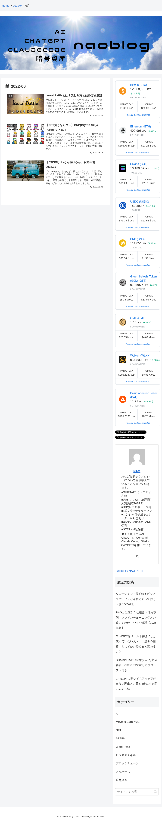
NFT (118, 730)
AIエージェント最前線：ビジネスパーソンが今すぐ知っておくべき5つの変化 (136, 599)
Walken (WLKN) (140, 355)
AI (117, 713)
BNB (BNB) (137, 239)
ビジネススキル (126, 755)
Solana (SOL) (138, 164)
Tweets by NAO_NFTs (129, 570)
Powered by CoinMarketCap (138, 114)
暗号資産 (121, 780)
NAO (136, 471)
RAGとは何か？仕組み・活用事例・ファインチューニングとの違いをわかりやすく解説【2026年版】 (136, 620)
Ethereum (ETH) (140, 126)
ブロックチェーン (127, 763)
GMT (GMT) (138, 318)
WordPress (123, 746)
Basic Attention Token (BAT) (144, 395)
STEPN (120, 738)
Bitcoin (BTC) (138, 85)
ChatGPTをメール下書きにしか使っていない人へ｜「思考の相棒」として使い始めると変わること (136, 644)
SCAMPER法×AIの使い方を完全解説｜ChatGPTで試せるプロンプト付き (136, 665)
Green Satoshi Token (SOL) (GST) (143, 278)
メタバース (123, 771)
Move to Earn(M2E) (128, 721)
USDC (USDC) (139, 201)
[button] (155, 792)
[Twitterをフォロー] (137, 556)
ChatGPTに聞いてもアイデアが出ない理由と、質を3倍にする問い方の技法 (136, 684)
